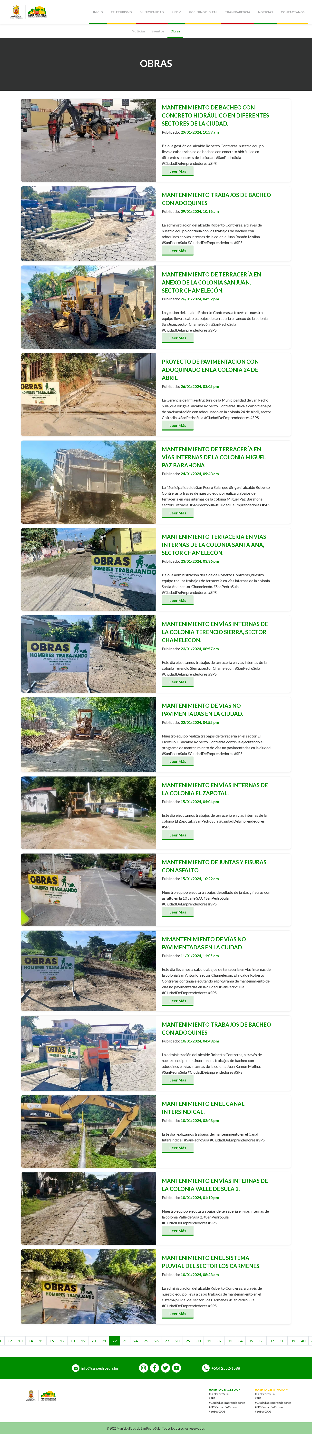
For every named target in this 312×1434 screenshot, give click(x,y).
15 (41, 1340)
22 (114, 1340)
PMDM (176, 12)
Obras (175, 31)
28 (177, 1340)
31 (209, 1340)
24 (135, 1340)
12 (10, 1340)
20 (93, 1340)
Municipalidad (152, 12)
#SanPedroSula (219, 1394)
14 (31, 1340)
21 (104, 1340)
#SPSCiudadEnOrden (223, 1407)
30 (198, 1340)
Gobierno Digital (203, 12)
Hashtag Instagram (271, 1389)
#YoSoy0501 (217, 1411)
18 (72, 1340)
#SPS (212, 1398)
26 (156, 1340)
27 (167, 1340)
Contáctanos (292, 12)
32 (219, 1340)
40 (303, 1340)
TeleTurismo (121, 12)
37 (272, 1340)
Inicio (98, 12)
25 (146, 1340)
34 (240, 1340)
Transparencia (237, 12)
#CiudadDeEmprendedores (227, 1403)
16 (51, 1340)
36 (261, 1340)
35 (251, 1340)
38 (282, 1340)
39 (293, 1340)
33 (230, 1340)
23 (125, 1340)
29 (188, 1340)
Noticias (265, 12)
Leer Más (177, 171)
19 (83, 1340)
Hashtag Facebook (224, 1389)
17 (62, 1340)
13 (20, 1340)
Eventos (158, 31)
